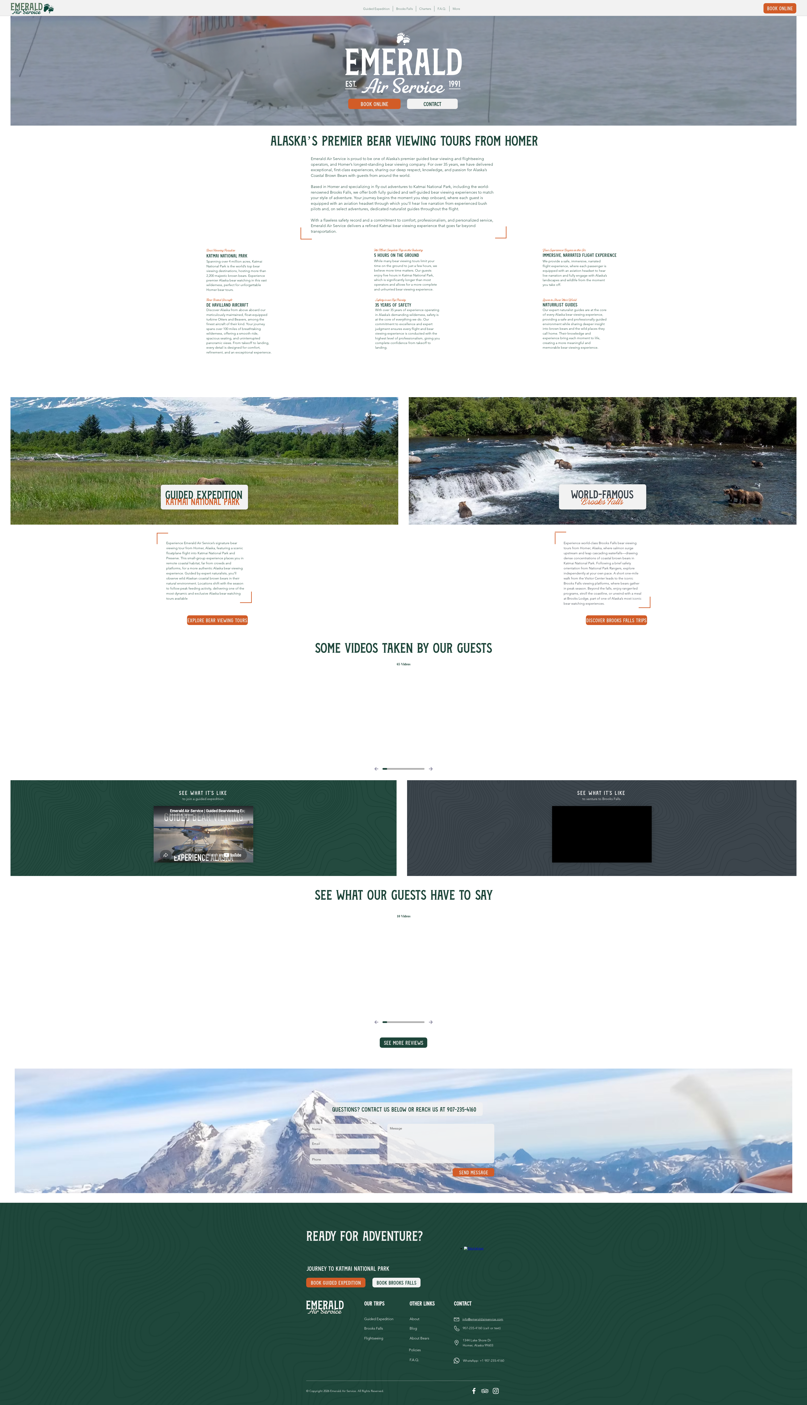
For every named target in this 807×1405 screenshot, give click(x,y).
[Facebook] (474, 1391)
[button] (456, 9)
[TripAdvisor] (485, 1391)
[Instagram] (496, 1391)
